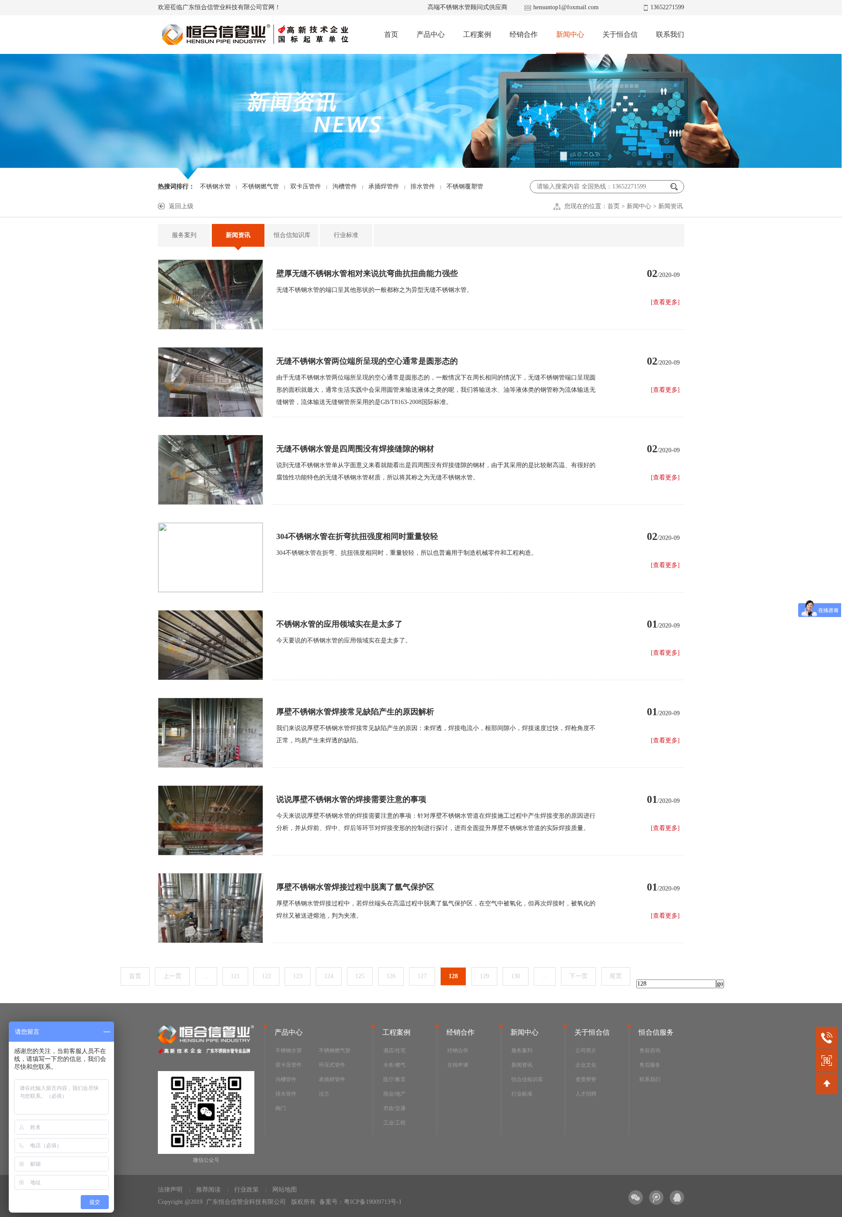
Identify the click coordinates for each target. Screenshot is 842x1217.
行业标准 (346, 235)
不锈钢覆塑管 (464, 186)
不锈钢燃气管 (260, 186)
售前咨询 (649, 1050)
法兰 (324, 1094)
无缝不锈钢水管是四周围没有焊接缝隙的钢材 (355, 448)
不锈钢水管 (215, 186)
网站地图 (284, 1189)
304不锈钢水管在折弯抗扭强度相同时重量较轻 (357, 536)
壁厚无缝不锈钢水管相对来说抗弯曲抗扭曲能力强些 (367, 273)
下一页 (578, 976)
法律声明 (170, 1189)
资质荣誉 (585, 1079)
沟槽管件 (344, 186)
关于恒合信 (620, 34)
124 (328, 976)
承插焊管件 (383, 186)
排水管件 (422, 186)
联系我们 (670, 34)
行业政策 (246, 1189)
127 (422, 976)
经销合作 (524, 34)
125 (359, 976)
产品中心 (431, 34)
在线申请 (457, 1065)
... (206, 976)
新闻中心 (570, 34)
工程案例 (477, 34)
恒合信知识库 (292, 235)
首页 (391, 34)
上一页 (172, 976)
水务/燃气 (394, 1065)
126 (391, 976)
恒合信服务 (656, 1032)
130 (515, 976)
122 (266, 976)
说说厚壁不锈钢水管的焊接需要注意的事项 (351, 799)
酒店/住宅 (394, 1050)
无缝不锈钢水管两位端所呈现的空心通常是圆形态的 (367, 361)
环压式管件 (332, 1065)
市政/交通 (394, 1108)
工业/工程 (394, 1123)
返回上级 (181, 206)
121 (235, 976)
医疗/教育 (394, 1079)
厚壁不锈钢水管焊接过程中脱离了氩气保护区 (355, 887)
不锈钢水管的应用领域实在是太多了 (339, 624)
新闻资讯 (670, 206)
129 (484, 976)
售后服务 (649, 1065)
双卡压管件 (305, 186)
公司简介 (585, 1050)
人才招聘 (585, 1094)
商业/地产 (394, 1094)
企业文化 (585, 1065)
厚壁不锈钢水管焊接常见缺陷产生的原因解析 (355, 711)
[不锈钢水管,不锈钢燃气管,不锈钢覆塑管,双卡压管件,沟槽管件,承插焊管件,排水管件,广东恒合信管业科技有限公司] (255, 34)
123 (297, 976)
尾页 (616, 976)
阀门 (280, 1108)
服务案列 (184, 235)
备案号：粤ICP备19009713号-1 (360, 1202)
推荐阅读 (208, 1189)
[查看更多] (665, 302)
